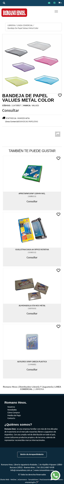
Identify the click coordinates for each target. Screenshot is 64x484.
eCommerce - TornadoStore (28, 480)
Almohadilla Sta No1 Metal (32, 306)
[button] (49, 3)
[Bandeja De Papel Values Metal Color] (32, 63)
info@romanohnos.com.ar (21, 470)
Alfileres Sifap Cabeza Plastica (32, 362)
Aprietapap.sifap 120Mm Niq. (32, 193)
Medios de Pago (14, 415)
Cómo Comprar (13, 413)
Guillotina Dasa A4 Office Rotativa (32, 250)
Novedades (12, 410)
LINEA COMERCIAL (25, 25)
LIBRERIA (11, 25)
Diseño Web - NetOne (8, 480)
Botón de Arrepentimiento (32, 454)
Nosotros (11, 407)
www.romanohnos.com (44, 470)
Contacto (11, 418)
